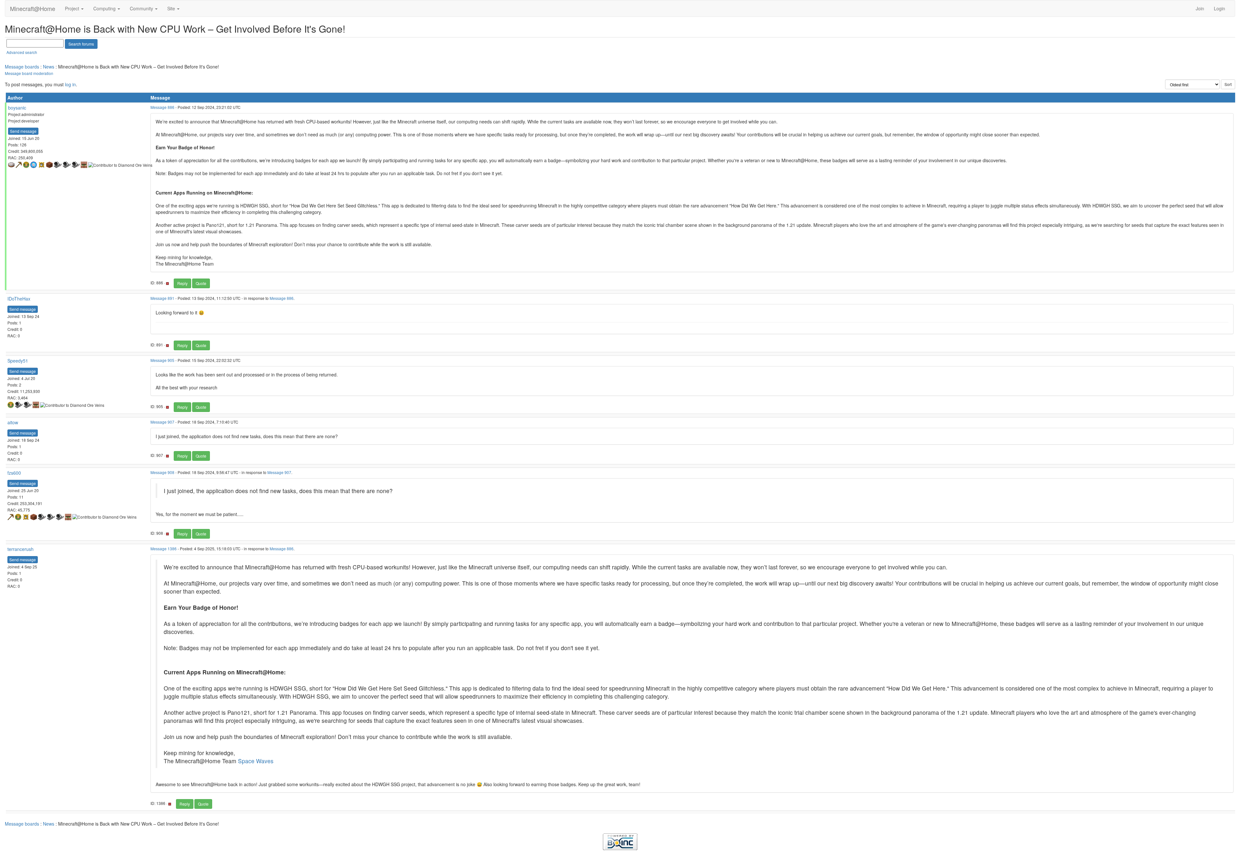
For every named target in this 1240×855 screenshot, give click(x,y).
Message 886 (162, 107)
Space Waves (256, 761)
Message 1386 (163, 548)
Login (1219, 8)
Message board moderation (29, 73)
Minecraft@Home (32, 8)
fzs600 (14, 473)
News (48, 66)
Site (171, 8)
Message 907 (162, 422)
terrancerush (20, 549)
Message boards (22, 66)
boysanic (17, 107)
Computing (105, 8)
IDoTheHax (18, 298)
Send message (23, 131)
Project (72, 8)
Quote (201, 283)
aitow (12, 422)
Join (1200, 8)
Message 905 (162, 360)
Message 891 (162, 298)
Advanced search (21, 52)
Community (142, 8)
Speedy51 (17, 360)
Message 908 (162, 472)
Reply (182, 283)
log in (70, 84)
